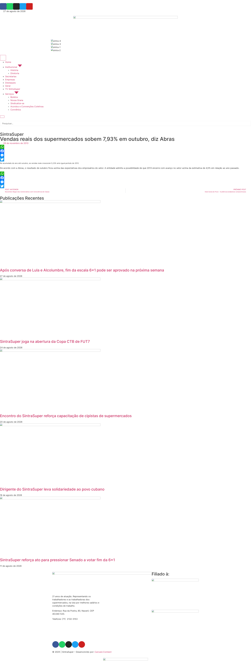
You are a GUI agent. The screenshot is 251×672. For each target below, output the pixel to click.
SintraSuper (12, 134)
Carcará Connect (103, 652)
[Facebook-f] (55, 644)
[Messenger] (125, 155)
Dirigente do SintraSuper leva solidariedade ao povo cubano (52, 489)
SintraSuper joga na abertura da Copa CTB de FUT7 (45, 341)
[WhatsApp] (125, 147)
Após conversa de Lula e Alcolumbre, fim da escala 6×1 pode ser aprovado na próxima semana (82, 270)
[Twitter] (125, 159)
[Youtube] (81, 644)
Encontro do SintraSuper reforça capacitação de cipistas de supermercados (66, 416)
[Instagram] (68, 644)
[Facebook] (125, 151)
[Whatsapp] (62, 644)
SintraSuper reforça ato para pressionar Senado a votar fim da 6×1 (57, 560)
